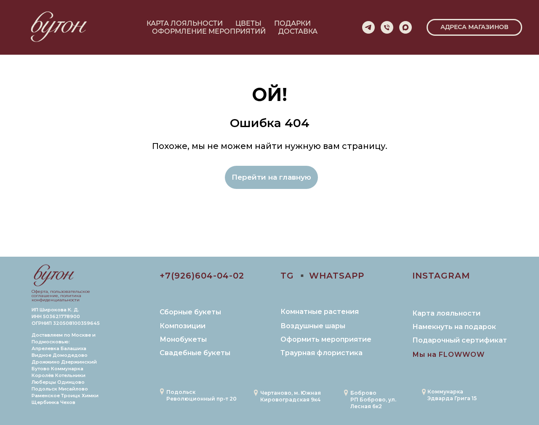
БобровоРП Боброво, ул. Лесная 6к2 (373, 399)
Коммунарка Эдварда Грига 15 (452, 394)
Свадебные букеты (195, 353)
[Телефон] (387, 27)
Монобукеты (183, 339)
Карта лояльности (446, 313)
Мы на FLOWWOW (448, 355)
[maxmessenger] (405, 27)
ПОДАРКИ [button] (292, 23)
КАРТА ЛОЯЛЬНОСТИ (185, 23)
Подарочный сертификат (459, 340)
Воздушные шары (312, 326)
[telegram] (368, 27)
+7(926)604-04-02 (202, 276)
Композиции (182, 326)
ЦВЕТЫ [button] (248, 23)
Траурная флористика (321, 353)
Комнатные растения (319, 312)
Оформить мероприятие (325, 339)
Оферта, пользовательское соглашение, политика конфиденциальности (61, 296)
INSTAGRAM (441, 276)
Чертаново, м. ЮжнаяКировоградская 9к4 (290, 396)
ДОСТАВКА (298, 31)
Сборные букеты (190, 312)
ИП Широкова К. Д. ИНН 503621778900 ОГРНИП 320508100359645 (66, 316)
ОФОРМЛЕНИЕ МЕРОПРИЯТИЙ (209, 31)
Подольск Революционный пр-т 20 (201, 395)
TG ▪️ (294, 276)
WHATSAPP (336, 276)
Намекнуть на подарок (454, 327)
